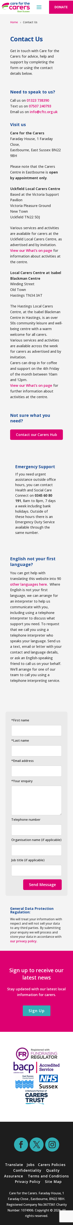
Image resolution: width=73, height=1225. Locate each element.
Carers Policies (52, 1164)
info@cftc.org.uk (44, 111)
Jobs (31, 1164)
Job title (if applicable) (28, 860)
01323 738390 (38, 100)
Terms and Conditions (48, 1176)
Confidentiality (27, 1170)
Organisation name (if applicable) (36, 840)
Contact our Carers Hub (36, 434)
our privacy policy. (23, 941)
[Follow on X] (37, 1144)
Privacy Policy (27, 1181)
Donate (61, 7)
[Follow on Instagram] (52, 1144)
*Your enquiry (22, 781)
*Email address (22, 761)
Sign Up (37, 1010)
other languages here (28, 584)
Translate (14, 1164)
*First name (20, 720)
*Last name (20, 740)
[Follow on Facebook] (21, 1144)
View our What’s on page (31, 250)
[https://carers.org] (36, 1103)
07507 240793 (40, 106)
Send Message (42, 884)
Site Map (53, 1181)
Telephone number (25, 819)
